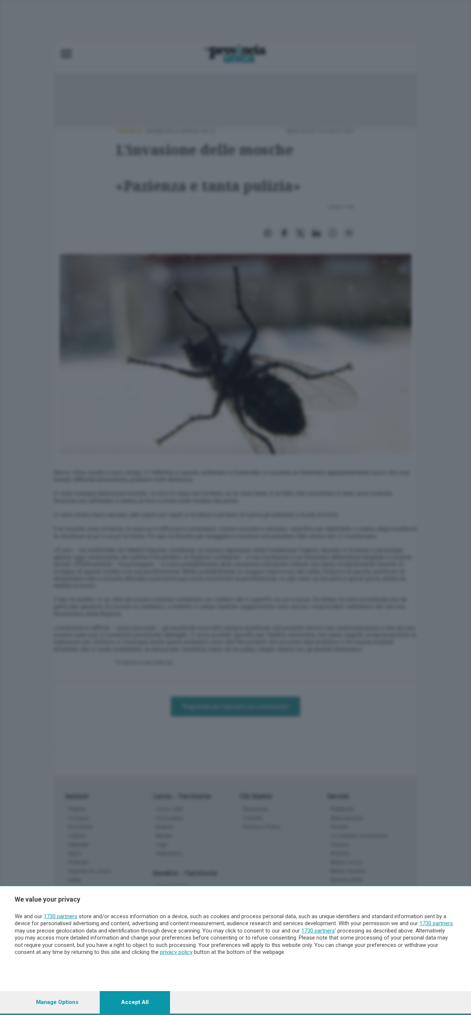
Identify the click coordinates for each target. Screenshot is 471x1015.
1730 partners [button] (60, 916)
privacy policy (176, 952)
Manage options (57, 1002)
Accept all (135, 1002)
